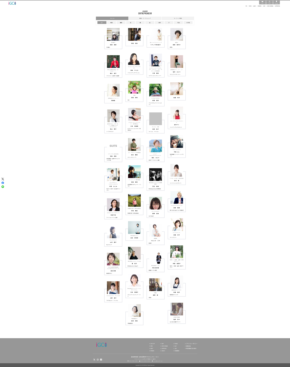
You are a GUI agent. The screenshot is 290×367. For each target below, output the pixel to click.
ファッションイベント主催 (111, 217)
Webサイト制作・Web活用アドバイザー (113, 189)
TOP (246, 6)
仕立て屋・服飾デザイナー (175, 321)
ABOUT (254, 6)
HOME (152, 346)
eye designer (151, 216)
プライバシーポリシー (191, 343)
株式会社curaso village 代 (133, 266)
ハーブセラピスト (110, 131)
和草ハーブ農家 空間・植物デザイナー (176, 266)
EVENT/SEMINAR (270, 6)
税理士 (171, 47)
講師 (121, 22)
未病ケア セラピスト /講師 (154, 160)
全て (102, 22)
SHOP (264, 6)
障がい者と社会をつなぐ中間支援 (176, 210)
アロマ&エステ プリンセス (112, 300)
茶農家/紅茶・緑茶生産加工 (133, 213)
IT (169, 22)
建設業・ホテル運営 (153, 270)
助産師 (150, 243)
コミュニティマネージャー (175, 74)
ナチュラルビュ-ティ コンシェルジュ (155, 103)
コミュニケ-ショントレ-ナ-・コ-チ (134, 295)
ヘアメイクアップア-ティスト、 (134, 72)
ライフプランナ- (173, 237)
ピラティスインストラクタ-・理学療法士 (134, 129)
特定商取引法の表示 (191, 348)
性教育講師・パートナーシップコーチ (176, 155)
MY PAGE (276, 3)
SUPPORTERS (277, 6)
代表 (128, 100)
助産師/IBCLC (109, 273)
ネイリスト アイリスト (154, 131)
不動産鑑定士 (130, 323)
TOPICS (250, 6)
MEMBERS (259, 6)
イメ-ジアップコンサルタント (176, 127)
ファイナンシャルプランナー (176, 183)
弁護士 (150, 297)
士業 (159, 22)
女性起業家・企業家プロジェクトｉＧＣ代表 (113, 159)
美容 (111, 22)
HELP (262, 3)
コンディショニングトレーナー (155, 75)
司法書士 (108, 47)
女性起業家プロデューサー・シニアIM (134, 185)
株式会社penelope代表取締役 (155, 188)
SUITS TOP (153, 343)
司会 (178, 22)
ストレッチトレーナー (132, 157)
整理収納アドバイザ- (174, 294)
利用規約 (177, 350)
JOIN (269, 3)
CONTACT (163, 350)
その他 (188, 22)
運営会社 (188, 346)
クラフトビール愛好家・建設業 (112, 75)
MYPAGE (176, 343)
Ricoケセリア (109, 244)
